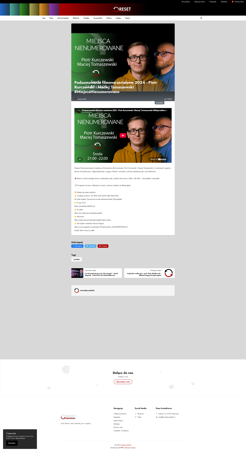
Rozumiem (11, 443)
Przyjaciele (212, 2)
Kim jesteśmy (186, 2)
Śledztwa (76, 18)
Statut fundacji (118, 420)
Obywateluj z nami (123, 382)
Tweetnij (92, 246)
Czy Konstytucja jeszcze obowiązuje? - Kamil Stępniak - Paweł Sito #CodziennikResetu (101, 274)
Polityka (86, 18)
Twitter (139, 417)
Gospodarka (97, 18)
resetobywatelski (81, 99)
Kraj (43, 18)
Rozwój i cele (118, 427)
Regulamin (117, 417)
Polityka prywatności (120, 414)
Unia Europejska (63, 18)
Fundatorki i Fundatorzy (121, 431)
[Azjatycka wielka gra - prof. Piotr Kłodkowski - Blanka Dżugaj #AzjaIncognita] (168, 273)
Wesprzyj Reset (199, 2)
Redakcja (117, 424)
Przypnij (104, 246)
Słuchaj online (239, 2)
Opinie (127, 18)
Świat (51, 18)
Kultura (109, 18)
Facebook (140, 414)
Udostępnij (78, 246)
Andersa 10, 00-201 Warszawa (168, 414)
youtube (77, 259)
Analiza (118, 18)
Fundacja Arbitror (125, 445)
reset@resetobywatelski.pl (166, 417)
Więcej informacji (20, 438)
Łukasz (133, 448)
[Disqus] (123, 327)
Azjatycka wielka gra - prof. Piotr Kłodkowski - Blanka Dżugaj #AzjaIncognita (144, 274)
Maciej (127, 448)
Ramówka (224, 2)
